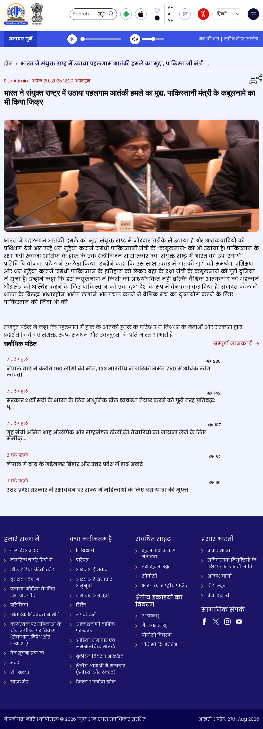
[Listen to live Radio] (203, 14)
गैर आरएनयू (154, 625)
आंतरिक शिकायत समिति (35, 614)
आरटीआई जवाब (91, 569)
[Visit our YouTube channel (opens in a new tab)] (239, 621)
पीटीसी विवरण (157, 635)
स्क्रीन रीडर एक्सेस (241, 39)
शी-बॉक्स (19, 672)
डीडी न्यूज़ (217, 585)
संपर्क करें (86, 614)
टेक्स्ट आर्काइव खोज (95, 682)
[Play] (72, 39)
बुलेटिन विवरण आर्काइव (100, 656)
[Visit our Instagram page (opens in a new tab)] (227, 621)
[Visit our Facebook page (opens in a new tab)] (204, 621)
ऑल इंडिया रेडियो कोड (32, 569)
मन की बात (209, 39)
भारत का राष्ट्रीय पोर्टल (164, 585)
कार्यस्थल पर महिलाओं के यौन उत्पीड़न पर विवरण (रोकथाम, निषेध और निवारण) (36, 634)
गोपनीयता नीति (20, 719)
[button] (102, 14)
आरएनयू (150, 616)
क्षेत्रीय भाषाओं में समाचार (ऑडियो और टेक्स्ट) (100, 669)
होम (8, 63)
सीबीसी (149, 576)
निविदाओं (85, 550)
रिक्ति (81, 605)
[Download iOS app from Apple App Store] (141, 14)
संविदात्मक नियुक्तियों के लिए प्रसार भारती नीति (232, 563)
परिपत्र (82, 560)
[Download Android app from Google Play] (126, 14)
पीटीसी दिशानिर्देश (159, 644)
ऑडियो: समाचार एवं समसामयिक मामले (95, 643)
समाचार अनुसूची (92, 595)
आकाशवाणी (220, 576)
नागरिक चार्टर (24, 550)
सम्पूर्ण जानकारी (233, 343)
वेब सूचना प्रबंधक (27, 653)
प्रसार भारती (220, 550)
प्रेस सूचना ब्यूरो (157, 566)
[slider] (101, 39)
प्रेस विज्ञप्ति (218, 595)
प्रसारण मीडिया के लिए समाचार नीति (32, 592)
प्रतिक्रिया (19, 605)
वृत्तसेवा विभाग (24, 579)
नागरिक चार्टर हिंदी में (31, 560)
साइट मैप (19, 682)
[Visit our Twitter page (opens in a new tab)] (216, 621)
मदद (14, 662)
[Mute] (135, 39)
